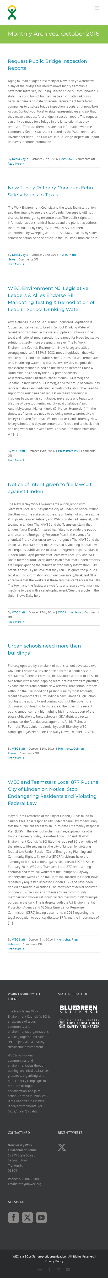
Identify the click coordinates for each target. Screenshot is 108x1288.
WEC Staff (18, 451)
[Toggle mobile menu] (97, 8)
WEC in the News (69, 612)
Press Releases (68, 451)
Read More (14, 163)
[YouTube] (41, 1217)
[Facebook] (13, 1217)
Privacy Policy (54, 1261)
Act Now (66, 159)
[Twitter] (27, 1217)
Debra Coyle (20, 159)
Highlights (65, 748)
